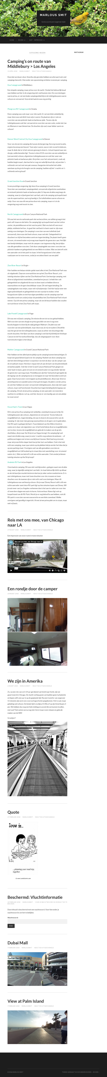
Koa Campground (14, 85)
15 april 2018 (12, 71)
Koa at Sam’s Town (15, 407)
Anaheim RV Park (14, 462)
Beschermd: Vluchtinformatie (35, 897)
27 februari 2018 (14, 817)
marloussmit (25, 71)
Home (12, 40)
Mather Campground (16, 350)
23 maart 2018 (13, 593)
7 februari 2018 (13, 948)
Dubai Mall (18, 942)
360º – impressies (36, 40)
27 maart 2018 (13, 530)
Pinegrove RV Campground (18, 109)
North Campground (15, 214)
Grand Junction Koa (15, 181)
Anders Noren (85, 1072)
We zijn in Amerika (25, 681)
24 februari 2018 (14, 902)
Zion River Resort (14, 265)
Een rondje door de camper (33, 588)
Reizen (20, 40)
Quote (13, 812)
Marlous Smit (53, 15)
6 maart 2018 (13, 686)
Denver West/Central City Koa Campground (25, 139)
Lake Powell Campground (17, 313)
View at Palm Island (26, 1001)
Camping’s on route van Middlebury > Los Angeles (31, 64)
